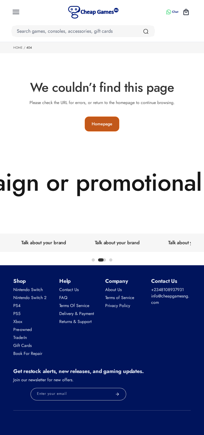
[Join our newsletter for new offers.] (117, 394)
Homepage (102, 124)
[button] (16, 12)
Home (18, 47)
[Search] (146, 31)
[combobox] (83, 31)
